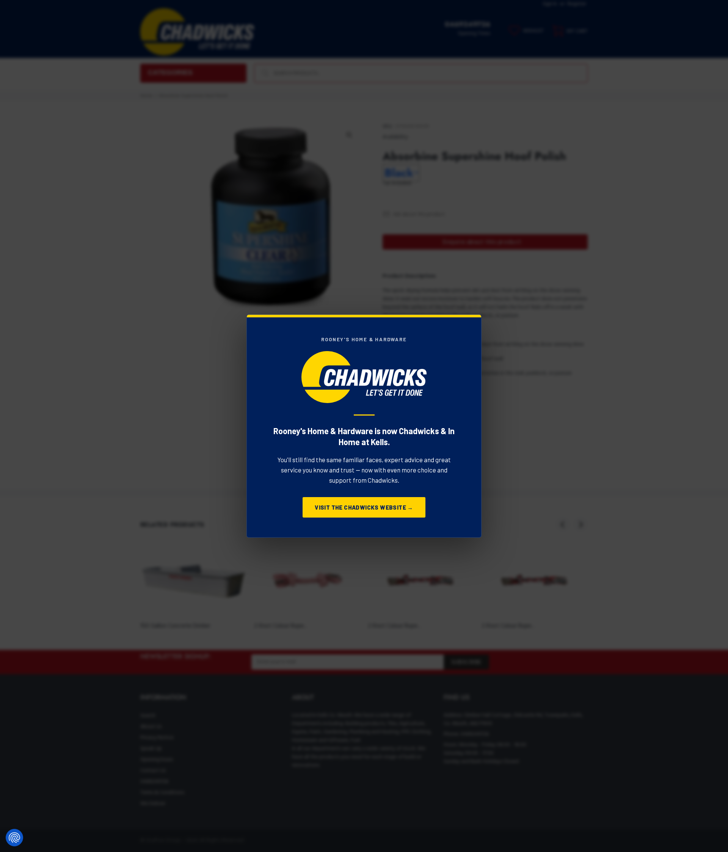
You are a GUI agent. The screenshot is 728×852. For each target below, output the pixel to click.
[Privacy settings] (14, 837)
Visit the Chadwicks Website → (364, 507)
